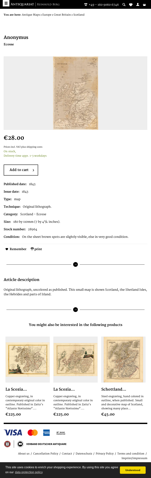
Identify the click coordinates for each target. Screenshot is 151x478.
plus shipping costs (31, 147)
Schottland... (113, 389)
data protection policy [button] (29, 472)
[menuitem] (138, 4)
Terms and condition (130, 453)
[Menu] (6, 3)
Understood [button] (132, 470)
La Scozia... (16, 389)
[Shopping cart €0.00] (144, 4)
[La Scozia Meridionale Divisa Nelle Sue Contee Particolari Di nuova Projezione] (28, 360)
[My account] (138, 4)
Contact (67, 453)
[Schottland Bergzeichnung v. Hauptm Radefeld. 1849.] (123, 360)
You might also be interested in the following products (75, 325)
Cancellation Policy (45, 453)
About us (23, 453)
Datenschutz (84, 453)
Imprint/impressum (134, 458)
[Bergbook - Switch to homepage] (34, 4)
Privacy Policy (105, 453)
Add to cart (19, 170)
